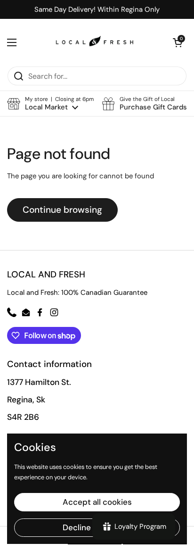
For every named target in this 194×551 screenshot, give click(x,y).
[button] (50, 103)
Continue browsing (62, 210)
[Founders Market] (95, 42)
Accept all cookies (97, 502)
